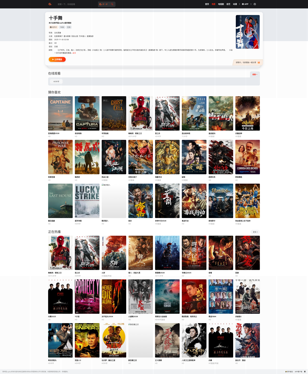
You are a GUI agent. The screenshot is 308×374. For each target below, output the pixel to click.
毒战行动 (185, 221)
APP (246, 4)
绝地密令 (212, 221)
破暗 (183, 177)
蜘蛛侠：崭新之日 (135, 133)
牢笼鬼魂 (105, 133)
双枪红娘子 (132, 177)
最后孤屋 (51, 221)
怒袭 (237, 273)
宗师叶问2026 (160, 221)
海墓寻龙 (158, 177)
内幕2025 (52, 316)
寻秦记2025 (186, 273)
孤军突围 (78, 221)
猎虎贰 (77, 177)
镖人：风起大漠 (134, 273)
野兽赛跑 (238, 177)
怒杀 (130, 221)
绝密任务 (212, 177)
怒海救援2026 (53, 133)
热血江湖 (105, 177)
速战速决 (212, 133)
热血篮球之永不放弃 (242, 221)
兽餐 (210, 273)
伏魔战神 (238, 133)
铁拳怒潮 (51, 177)
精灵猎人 (105, 221)
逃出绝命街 (186, 133)
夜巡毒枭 (78, 133)
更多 (254, 232)
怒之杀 (157, 133)
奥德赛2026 (160, 273)
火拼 (103, 273)
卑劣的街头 (52, 360)
